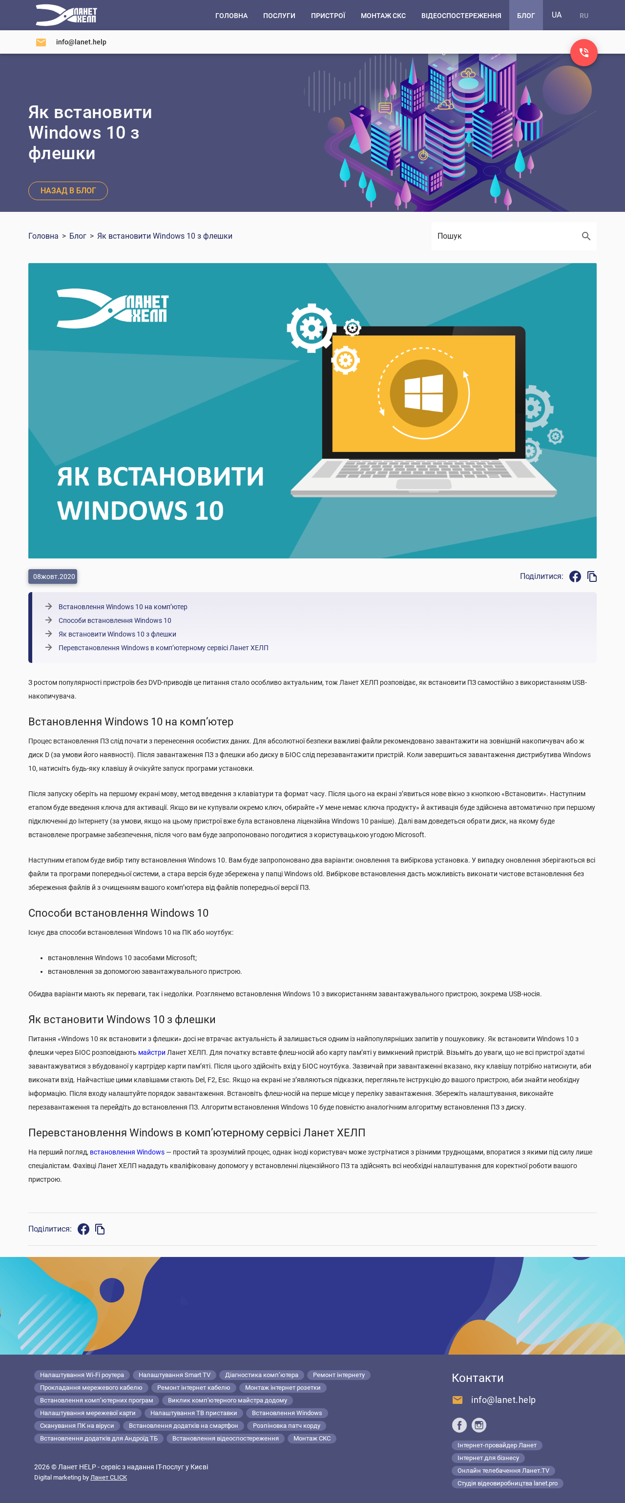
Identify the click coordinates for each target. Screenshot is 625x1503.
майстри (152, 1052)
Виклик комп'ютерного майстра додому (227, 1400)
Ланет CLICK (108, 1477)
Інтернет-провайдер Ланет (497, 1445)
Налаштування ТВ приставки (193, 1413)
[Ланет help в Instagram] (479, 1425)
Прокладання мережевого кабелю (91, 1387)
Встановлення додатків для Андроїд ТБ (99, 1438)
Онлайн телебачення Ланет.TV (503, 1470)
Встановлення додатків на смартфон (183, 1425)
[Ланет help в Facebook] (459, 1425)
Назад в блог (68, 190)
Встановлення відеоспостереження (225, 1438)
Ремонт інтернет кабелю (193, 1387)
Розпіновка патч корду (286, 1425)
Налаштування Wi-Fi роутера (82, 1375)
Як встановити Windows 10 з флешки (164, 236)
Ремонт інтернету (339, 1375)
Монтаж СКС (312, 1438)
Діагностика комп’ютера (261, 1375)
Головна (43, 236)
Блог (77, 236)
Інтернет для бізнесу (488, 1458)
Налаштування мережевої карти (88, 1413)
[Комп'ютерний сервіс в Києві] (66, 15)
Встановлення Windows (287, 1413)
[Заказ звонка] (584, 52)
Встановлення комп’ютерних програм (96, 1400)
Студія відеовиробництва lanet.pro (508, 1483)
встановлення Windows (127, 1152)
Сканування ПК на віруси (77, 1425)
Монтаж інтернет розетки (283, 1387)
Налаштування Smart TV (174, 1375)
